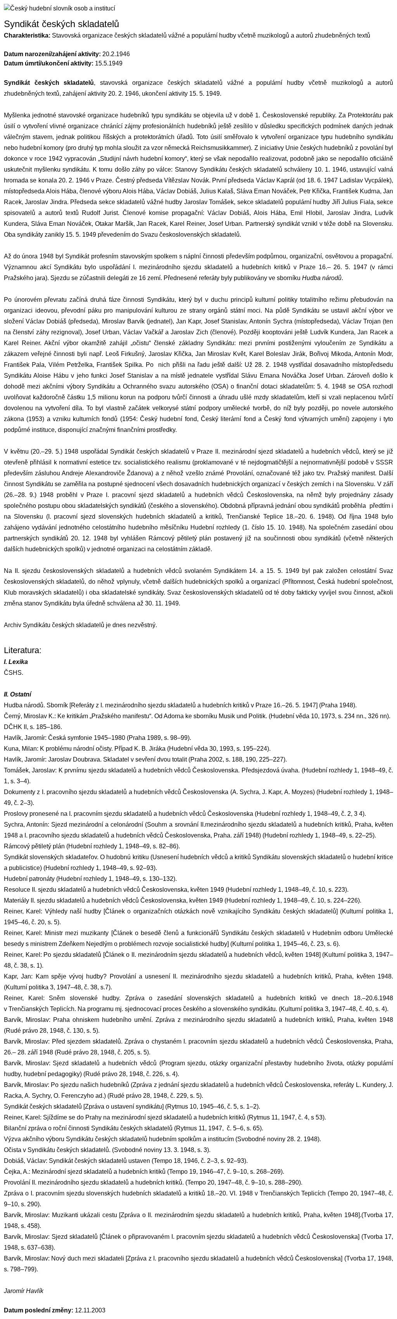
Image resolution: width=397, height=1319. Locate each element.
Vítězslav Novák (186, 180)
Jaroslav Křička (170, 354)
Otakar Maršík (114, 223)
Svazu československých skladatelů (190, 234)
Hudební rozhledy (215, 527)
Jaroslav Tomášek (209, 202)
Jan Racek (151, 223)
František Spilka (119, 364)
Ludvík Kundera (332, 332)
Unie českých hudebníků (319, 147)
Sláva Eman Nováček (266, 191)
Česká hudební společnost (354, 581)
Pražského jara (24, 278)
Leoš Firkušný (125, 354)
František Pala (24, 364)
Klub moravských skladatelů (43, 592)
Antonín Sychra (270, 321)
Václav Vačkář (143, 332)
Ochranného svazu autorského (166, 386)
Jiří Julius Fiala (353, 202)
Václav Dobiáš (176, 191)
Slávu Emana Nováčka (273, 375)
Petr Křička (314, 191)
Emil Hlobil (306, 213)
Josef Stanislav (225, 321)
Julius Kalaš (216, 191)
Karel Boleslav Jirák (277, 354)
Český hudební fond (168, 419)
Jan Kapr (188, 321)
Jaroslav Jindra (46, 202)
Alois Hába (61, 191)
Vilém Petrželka (70, 364)
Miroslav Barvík (123, 321)
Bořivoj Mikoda (330, 354)
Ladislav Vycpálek (365, 180)
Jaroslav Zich (189, 332)
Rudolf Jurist (100, 213)
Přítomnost (299, 581)
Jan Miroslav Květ (220, 354)
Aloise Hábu (50, 375)
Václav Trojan (361, 321)
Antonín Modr (373, 354)
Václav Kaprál (275, 180)
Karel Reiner (187, 223)
